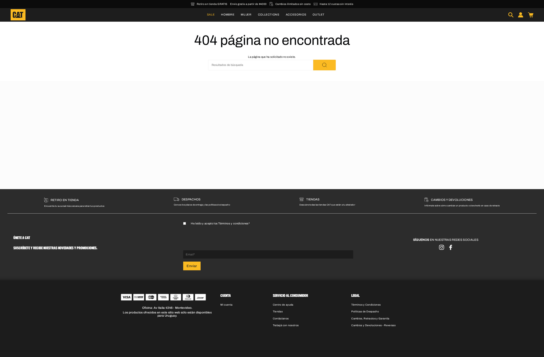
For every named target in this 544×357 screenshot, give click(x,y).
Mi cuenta (226, 304)
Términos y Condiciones (366, 304)
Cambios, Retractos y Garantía (370, 318)
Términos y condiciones (233, 223)
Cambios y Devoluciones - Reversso (373, 325)
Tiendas (278, 311)
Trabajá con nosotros (286, 325)
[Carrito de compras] (531, 14)
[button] (228, 15)
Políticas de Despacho (365, 311)
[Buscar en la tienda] (324, 65)
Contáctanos (281, 318)
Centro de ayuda (283, 304)
